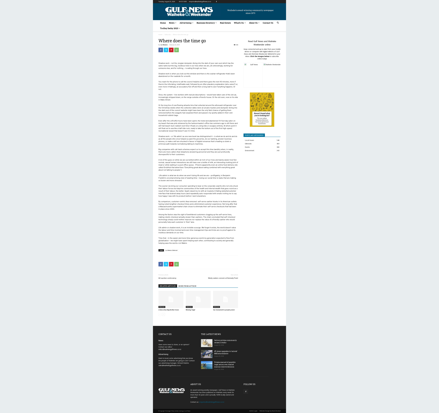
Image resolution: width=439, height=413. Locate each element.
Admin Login (253, 411)
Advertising (185, 22)
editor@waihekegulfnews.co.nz (169, 349)
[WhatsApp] (176, 50)
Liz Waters (164, 45)
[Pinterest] (171, 50)
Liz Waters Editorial (171, 250)
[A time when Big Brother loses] (170, 299)
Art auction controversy (167, 278)
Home (163, 22)
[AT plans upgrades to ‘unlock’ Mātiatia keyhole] (206, 354)
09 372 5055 (183, 2)
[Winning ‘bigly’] (198, 299)
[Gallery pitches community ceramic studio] (206, 343)
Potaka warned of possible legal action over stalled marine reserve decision (225, 364)
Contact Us (268, 22)
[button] (278, 23)
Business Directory (206, 22)
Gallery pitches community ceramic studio (225, 341)
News (171, 22)
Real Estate (225, 22)
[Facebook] (216, 1)
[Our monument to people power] (225, 299)
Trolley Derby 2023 (169, 28)
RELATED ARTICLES (168, 286)
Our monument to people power (224, 310)
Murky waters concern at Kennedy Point (223, 278)
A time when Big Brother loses (168, 310)
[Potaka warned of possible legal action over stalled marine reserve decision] (206, 365)
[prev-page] (159, 314)
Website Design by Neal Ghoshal (270, 411)
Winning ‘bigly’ (190, 310)
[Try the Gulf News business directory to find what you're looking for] (262, 109)
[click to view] (253, 74)
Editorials (168, 35)
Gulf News (258, 41)
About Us (253, 22)
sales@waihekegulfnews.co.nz (169, 365)
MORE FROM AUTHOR (187, 286)
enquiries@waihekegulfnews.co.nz (200, 2)
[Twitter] (166, 50)
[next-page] (163, 314)
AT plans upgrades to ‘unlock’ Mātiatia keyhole (225, 352)
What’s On (239, 22)
